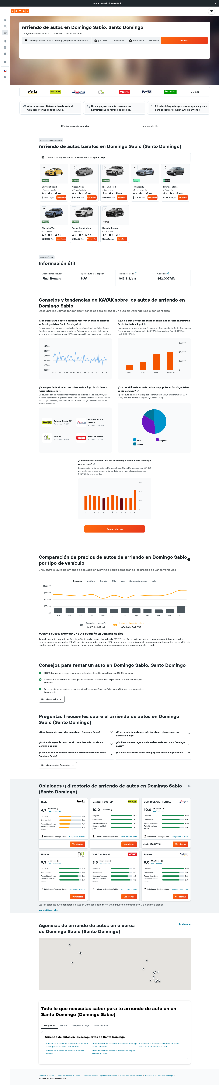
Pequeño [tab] (77, 581)
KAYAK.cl (42, 1075)
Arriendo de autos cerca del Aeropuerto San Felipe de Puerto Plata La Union (159, 1045)
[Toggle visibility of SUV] (137, 440)
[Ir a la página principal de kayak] (20, 11)
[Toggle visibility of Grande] (138, 444)
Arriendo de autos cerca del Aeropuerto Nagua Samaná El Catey (113, 1052)
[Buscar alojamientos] (5, 26)
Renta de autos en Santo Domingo (159, 1075)
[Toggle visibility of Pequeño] (161, 440)
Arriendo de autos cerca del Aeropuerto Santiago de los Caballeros (114, 1045)
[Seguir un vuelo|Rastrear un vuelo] (5, 47)
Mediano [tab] (91, 581)
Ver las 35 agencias (48, 910)
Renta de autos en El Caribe (69, 1075)
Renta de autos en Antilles (131, 1075)
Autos (51, 1075)
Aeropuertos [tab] (50, 1025)
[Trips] (5, 62)
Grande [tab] (103, 581)
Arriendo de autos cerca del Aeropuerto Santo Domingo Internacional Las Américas (66, 1045)
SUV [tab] (114, 581)
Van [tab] (123, 581)
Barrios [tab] (63, 1025)
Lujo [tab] (154, 581)
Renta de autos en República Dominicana (100, 1075)
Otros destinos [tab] (101, 1025)
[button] (215, 3)
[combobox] (36, 33)
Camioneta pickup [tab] (138, 581)
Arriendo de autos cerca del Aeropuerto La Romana (64, 1052)
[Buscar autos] (5, 33)
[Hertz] (80, 802)
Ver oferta (61, 197)
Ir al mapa (185, 924)
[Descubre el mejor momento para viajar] (5, 54)
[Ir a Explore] (5, 41)
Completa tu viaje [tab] (80, 1025)
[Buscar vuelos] (5, 20)
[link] (114, 529)
